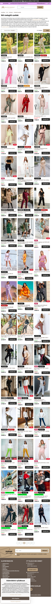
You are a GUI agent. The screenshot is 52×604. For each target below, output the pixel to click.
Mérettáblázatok (5, 573)
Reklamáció (4, 569)
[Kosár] (46, 7)
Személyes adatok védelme (35, 594)
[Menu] (49, 7)
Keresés (40, 7)
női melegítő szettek (37, 19)
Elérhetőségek (5, 577)
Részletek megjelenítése (16, 601)
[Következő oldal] (33, 543)
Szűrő (47, 30)
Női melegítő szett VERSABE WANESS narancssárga (24, 306)
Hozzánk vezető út (32, 569)
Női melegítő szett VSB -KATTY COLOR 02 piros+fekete (24, 497)
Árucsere (4, 567)
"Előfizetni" (44, 550)
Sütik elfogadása (15, 598)
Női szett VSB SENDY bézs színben (41, 180)
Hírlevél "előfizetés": (10, 553)
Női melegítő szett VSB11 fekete (8, 368)
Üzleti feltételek (5, 566)
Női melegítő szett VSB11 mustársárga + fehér (23, 463)
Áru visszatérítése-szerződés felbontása (10, 570)
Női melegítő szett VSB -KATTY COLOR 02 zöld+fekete (41, 497)
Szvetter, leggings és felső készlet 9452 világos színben (25, 181)
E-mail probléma (5, 572)
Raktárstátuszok (5, 576)
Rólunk (3, 565)
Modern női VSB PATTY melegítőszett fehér (39, 400)
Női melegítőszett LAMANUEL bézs (25, 57)
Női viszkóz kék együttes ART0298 (25, 87)
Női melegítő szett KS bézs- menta (41, 462)
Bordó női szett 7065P (22, 118)
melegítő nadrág (5, 26)
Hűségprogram (5, 563)
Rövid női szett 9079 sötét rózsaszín (42, 271)
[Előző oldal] (18, 543)
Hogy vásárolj (5, 575)
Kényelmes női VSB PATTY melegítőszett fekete (40, 212)
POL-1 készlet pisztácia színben (8, 148)
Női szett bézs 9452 (38, 116)
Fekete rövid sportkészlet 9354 (7, 180)
